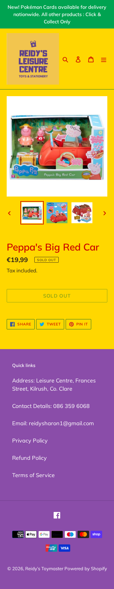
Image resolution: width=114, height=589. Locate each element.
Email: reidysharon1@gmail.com (53, 423)
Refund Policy (29, 457)
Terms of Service (33, 475)
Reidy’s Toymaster (44, 568)
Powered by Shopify (85, 568)
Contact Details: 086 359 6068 (51, 405)
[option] (32, 213)
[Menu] (103, 59)
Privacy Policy (30, 440)
